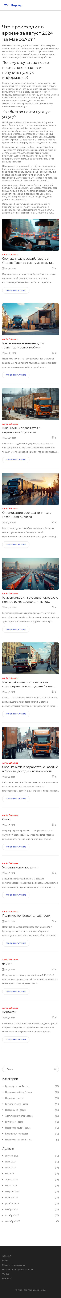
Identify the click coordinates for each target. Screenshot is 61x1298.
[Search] (55, 1069)
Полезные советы (32, 1098)
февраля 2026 (32, 1191)
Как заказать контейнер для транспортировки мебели (23, 345)
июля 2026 (32, 1161)
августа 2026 (32, 1155)
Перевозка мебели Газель (32, 1092)
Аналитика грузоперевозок (32, 1115)
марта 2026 (32, 1185)
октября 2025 (32, 1215)
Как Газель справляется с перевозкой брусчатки (21, 430)
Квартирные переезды (32, 1133)
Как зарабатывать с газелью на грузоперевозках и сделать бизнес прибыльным (28, 684)
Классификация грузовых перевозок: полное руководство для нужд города (30, 600)
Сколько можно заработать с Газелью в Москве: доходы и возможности (30, 769)
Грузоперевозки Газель (32, 1086)
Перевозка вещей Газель (32, 1127)
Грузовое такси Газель (32, 1103)
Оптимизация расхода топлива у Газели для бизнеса (26, 515)
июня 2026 (32, 1167)
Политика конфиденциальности (26, 915)
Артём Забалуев (10, 254)
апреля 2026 (32, 1179)
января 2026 (32, 1197)
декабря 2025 (32, 1203)
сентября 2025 (32, 1221)
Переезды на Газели (32, 1109)
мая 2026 (32, 1173)
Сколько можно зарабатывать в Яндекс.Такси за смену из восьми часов (27, 261)
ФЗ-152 (7, 964)
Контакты (9, 1012)
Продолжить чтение (16, 290)
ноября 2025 (32, 1209)
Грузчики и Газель (32, 1121)
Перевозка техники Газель (32, 1139)
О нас (6, 819)
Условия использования (20, 867)
